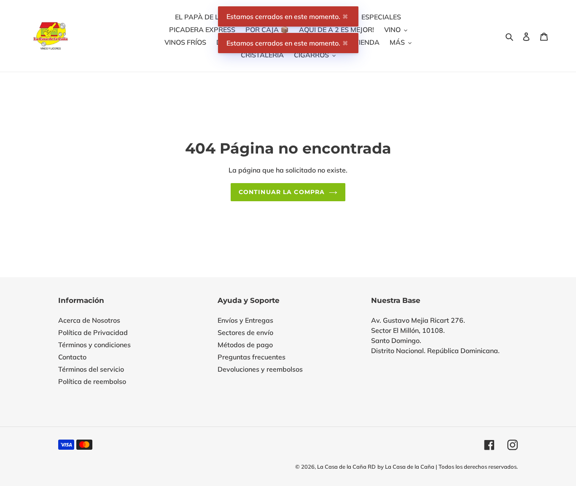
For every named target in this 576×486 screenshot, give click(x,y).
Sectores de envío (245, 332)
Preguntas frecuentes (251, 357)
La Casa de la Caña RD (346, 466)
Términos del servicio (91, 369)
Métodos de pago (245, 344)
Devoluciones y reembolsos (260, 369)
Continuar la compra (282, 192)
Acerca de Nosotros (89, 320)
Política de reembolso (92, 381)
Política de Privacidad (93, 332)
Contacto (72, 357)
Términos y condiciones (94, 344)
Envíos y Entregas (245, 320)
